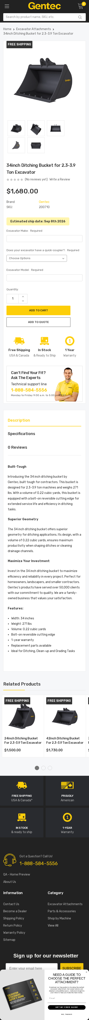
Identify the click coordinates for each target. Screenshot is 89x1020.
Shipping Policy (13, 918)
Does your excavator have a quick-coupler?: (42, 250)
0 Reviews (17, 447)
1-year (67, 827)
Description (19, 420)
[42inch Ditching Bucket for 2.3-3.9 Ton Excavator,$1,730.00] (65, 716)
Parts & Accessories (62, 911)
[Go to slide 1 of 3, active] (37, 768)
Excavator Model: (24, 269)
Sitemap (9, 940)
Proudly (67, 795)
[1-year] (67, 817)
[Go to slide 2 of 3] (43, 768)
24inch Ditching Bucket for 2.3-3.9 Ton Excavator (23, 741)
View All (53, 925)
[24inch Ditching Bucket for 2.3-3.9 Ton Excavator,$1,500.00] (23, 716)
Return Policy (12, 925)
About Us (9, 882)
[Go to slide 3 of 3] (50, 768)
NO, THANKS (66, 1014)
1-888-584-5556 (29, 390)
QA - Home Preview (16, 874)
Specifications (21, 433)
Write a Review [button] (59, 179)
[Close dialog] (86, 972)
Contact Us (11, 904)
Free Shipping (22, 795)
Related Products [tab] (22, 684)
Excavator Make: (24, 230)
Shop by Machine (59, 918)
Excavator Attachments (65, 904)
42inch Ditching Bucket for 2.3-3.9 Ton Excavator (65, 741)
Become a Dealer (15, 911)
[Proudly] (67, 785)
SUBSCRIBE (71, 968)
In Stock (22, 827)
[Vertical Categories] (7, 6)
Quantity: (12, 289)
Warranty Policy (14, 933)
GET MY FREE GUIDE (67, 1007)
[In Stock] (22, 817)
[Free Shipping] (22, 785)
